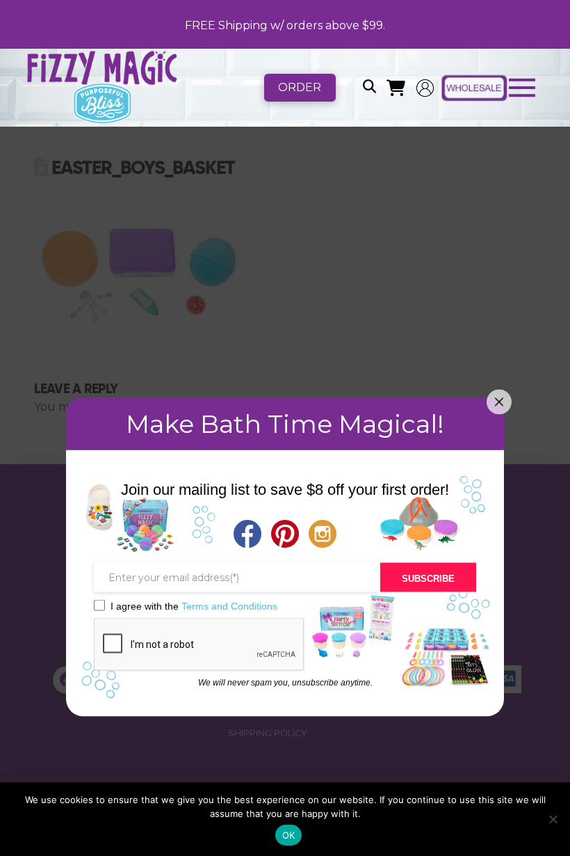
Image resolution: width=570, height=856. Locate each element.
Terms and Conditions (229, 605)
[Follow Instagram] (322, 535)
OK (288, 835)
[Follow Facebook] (247, 535)
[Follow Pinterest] (285, 535)
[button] (369, 88)
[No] (553, 819)
